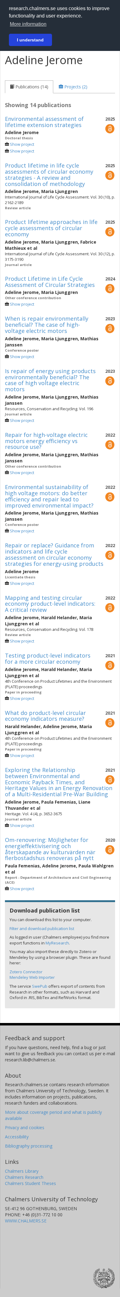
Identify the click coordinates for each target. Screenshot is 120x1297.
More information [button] (28, 24)
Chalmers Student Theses (30, 1183)
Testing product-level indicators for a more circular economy (47, 658)
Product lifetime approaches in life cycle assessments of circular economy (51, 228)
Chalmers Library (21, 1171)
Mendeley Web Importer (32, 977)
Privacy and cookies (24, 1127)
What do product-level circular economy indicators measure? (45, 716)
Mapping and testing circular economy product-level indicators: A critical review (50, 604)
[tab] (29, 86)
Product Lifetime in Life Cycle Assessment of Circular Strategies (50, 281)
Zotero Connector (26, 972)
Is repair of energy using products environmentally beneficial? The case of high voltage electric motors (50, 380)
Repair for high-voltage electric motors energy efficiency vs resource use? (46, 441)
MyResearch (57, 943)
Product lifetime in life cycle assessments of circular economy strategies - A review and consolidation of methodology (49, 174)
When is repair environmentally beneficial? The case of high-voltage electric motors (46, 324)
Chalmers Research (24, 1177)
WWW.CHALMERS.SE (25, 1221)
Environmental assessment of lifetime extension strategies (44, 122)
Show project (22, 144)
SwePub (39, 986)
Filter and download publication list (42, 928)
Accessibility (17, 1137)
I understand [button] (30, 39)
